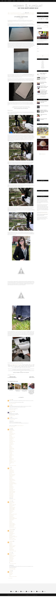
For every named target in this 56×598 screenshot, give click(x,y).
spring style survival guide (22, 13)
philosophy (32, 12)
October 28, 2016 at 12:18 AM (12, 563)
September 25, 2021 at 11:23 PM (12, 576)
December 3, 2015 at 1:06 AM (12, 465)
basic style (10, 12)
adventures (42, 62)
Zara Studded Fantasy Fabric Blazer (16, 364)
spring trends (31, 13)
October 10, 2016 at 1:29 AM (12, 539)
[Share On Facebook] (26, 12)
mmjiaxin (10, 552)
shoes (12, 13)
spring (14, 13)
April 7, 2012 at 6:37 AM (12, 419)
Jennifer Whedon (11, 411)
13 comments (9, 375)
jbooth (10, 417)
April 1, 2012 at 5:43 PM (12, 415)
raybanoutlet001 (11, 529)
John (9, 467)
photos (9, 13)
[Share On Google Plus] (27, 12)
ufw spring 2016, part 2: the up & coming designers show (44, 78)
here (31, 364)
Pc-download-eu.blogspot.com (20, 425)
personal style (42, 67)
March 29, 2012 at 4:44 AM (12, 403)
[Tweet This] (25, 12)
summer (19, 15)
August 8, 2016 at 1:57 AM (12, 499)
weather (23, 15)
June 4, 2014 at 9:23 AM (12, 426)
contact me (38, 210)
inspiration (18, 12)
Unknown (10, 399)
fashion (14, 12)
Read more (44, 85)
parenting (42, 66)
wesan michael (11, 541)
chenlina (10, 428)
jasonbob (10, 570)
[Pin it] (28, 12)
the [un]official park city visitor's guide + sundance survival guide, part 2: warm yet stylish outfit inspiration (42, 92)
